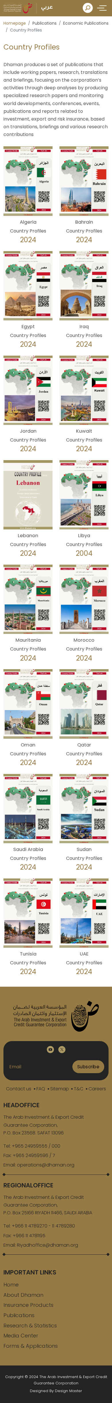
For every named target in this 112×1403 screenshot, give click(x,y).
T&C (78, 1088)
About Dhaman (23, 1294)
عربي (47, 8)
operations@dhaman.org (45, 1165)
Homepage (14, 23)
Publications (18, 1315)
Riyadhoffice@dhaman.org (47, 1245)
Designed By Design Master (56, 1391)
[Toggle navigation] (103, 8)
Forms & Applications (30, 1345)
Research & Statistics (30, 1325)
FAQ (40, 1088)
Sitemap (59, 1088)
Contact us (18, 1088)
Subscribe (88, 1067)
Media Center (20, 1335)
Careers (97, 1088)
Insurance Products (28, 1305)
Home (11, 1284)
